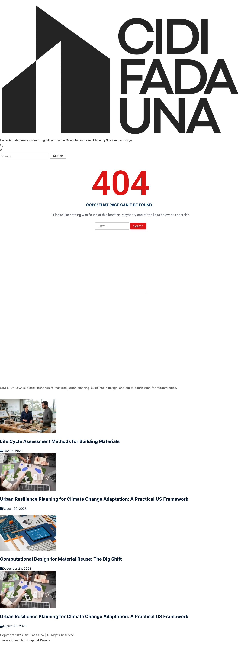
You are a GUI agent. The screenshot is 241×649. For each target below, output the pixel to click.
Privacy (45, 640)
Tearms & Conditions (14, 640)
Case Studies (74, 140)
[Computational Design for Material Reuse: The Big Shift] (120, 533)
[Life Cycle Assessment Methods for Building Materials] (120, 416)
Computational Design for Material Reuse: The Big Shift (61, 559)
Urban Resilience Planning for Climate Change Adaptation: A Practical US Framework (94, 499)
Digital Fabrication (52, 140)
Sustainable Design (119, 140)
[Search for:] (24, 156)
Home (4, 140)
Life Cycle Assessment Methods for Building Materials (60, 441)
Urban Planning (94, 140)
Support (34, 640)
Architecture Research (24, 140)
